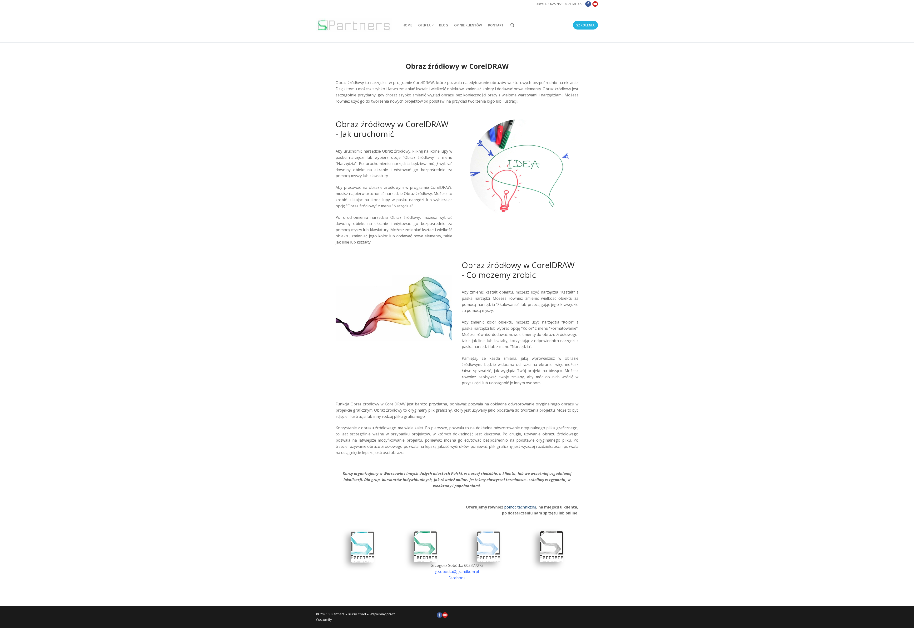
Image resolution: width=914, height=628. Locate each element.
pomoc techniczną (520, 507)
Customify (324, 619)
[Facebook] (588, 4)
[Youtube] (595, 4)
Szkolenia (585, 25)
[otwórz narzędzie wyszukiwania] (512, 25)
